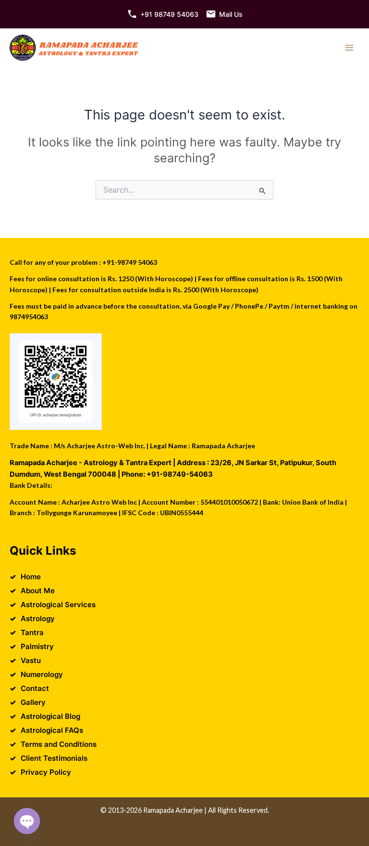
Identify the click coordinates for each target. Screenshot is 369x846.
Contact (35, 688)
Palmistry (37, 646)
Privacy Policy (46, 772)
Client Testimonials (54, 758)
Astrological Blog (50, 716)
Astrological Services (58, 604)
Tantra (32, 632)
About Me (38, 590)
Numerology (42, 674)
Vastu (31, 660)
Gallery (33, 702)
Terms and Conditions (59, 744)
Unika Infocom (142, 822)
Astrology (38, 618)
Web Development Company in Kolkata (232, 822)
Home (31, 576)
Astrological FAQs (52, 730)
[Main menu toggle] (349, 48)
